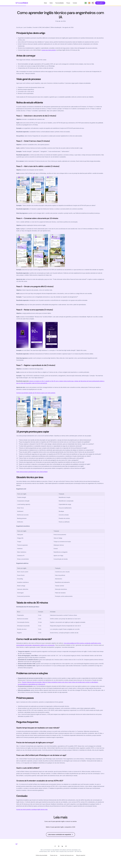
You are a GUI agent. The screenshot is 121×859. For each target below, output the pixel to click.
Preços (68, 3)
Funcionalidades (59, 3)
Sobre (51, 3)
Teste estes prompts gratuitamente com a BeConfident (32, 471)
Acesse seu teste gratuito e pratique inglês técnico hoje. (32, 809)
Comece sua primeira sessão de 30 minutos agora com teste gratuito (35, 393)
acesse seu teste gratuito (49, 50)
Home (45, 3)
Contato (75, 3)
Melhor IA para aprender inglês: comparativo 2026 (60, 827)
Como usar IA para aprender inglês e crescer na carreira (60, 821)
